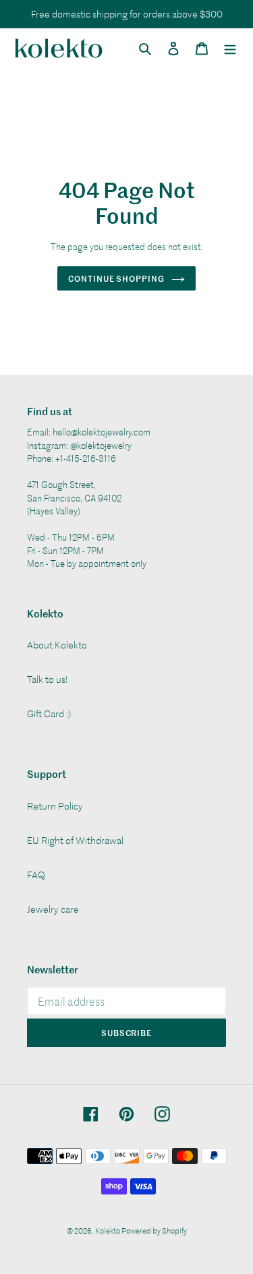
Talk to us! (47, 679)
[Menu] (230, 48)
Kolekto (108, 1230)
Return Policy (55, 805)
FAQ (36, 874)
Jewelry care (53, 909)
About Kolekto (57, 644)
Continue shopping (116, 278)
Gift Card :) (49, 713)
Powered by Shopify (154, 1230)
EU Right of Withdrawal (75, 840)
